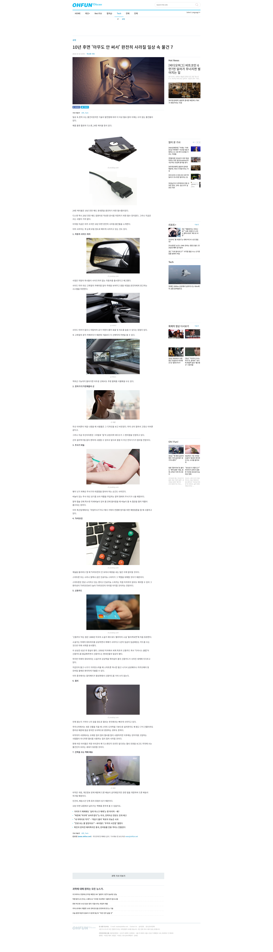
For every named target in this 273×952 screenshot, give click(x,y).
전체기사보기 (196, 928)
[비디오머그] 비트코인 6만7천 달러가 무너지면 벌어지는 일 (184, 69)
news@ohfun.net (131, 836)
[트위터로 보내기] (85, 107)
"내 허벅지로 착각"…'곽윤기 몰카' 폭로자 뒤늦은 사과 (96, 819)
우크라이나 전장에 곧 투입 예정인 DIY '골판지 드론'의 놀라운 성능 (95, 894)
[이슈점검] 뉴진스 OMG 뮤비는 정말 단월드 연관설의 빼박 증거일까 (184, 246)
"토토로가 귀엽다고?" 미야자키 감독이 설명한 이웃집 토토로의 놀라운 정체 (192, 471)
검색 (197, 4)
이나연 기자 (91, 54)
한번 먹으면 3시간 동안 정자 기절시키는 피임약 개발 (90, 904)
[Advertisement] (136, 28)
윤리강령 (141, 926)
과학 (123, 19)
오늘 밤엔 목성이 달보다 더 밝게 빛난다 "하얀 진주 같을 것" (93, 913)
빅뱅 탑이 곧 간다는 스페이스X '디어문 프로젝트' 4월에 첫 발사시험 (95, 899)
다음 (199, 142)
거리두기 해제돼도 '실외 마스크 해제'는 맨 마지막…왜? (96, 811)
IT (118, 19)
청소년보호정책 (150, 926)
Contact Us (133, 926)
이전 (197, 142)
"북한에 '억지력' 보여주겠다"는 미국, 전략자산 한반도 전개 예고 (100, 815)
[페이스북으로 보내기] (76, 107)
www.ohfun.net (84, 836)
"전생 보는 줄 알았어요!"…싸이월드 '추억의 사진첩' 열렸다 (98, 823)
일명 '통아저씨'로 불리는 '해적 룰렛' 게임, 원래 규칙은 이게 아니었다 (176, 471)
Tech (86, 113)
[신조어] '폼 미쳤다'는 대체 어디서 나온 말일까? (183, 240)
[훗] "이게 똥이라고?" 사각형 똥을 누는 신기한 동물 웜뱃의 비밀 (184, 252)
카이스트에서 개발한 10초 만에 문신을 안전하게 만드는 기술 (93, 908)
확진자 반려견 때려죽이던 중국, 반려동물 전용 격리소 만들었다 (100, 827)
